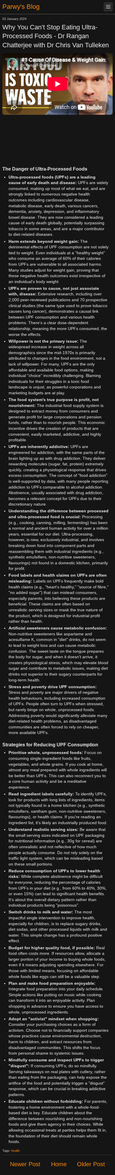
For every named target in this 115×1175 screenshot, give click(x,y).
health (15, 1150)
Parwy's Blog (21, 6)
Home (59, 1164)
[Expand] (108, 6)
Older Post (91, 1164)
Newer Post (25, 1164)
